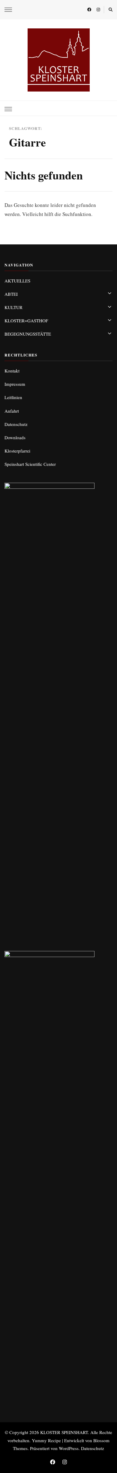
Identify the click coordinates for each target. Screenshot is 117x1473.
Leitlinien (13, 397)
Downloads (15, 437)
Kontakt (12, 371)
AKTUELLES (17, 281)
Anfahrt (11, 411)
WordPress (69, 1448)
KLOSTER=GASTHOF (26, 320)
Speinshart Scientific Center (30, 464)
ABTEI (11, 294)
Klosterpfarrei (17, 451)
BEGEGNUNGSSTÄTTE (27, 334)
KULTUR (13, 307)
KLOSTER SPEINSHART (64, 1432)
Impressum (14, 384)
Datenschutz (16, 424)
